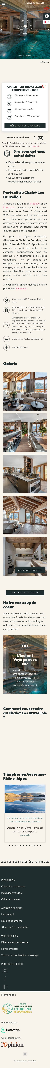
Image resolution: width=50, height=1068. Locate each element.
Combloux (8, 207)
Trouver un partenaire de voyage (19, 955)
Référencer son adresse (14, 942)
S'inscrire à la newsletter (15, 927)
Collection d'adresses (13, 886)
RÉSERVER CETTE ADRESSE (25, 125)
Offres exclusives (10, 899)
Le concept (7, 914)
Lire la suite (25, 835)
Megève (35, 203)
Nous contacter (9, 948)
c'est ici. (35, 146)
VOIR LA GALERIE (25, 55)
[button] (46, 16)
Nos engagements (11, 920)
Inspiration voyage (11, 892)
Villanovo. (21, 288)
